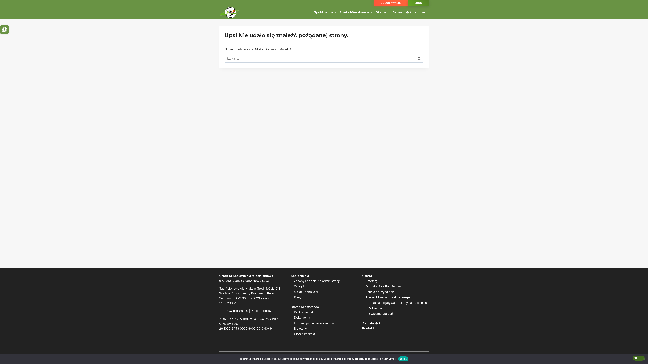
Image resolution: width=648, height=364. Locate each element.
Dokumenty (302, 317)
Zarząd (299, 286)
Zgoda (403, 358)
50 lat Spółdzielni (306, 292)
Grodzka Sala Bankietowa (384, 286)
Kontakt (420, 12)
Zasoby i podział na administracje (317, 281)
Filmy (297, 297)
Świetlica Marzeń (381, 313)
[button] (4, 29)
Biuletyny (300, 328)
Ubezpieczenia (304, 334)
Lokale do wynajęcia (380, 292)
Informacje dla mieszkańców (314, 323)
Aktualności (402, 12)
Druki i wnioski (304, 312)
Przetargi (372, 281)
